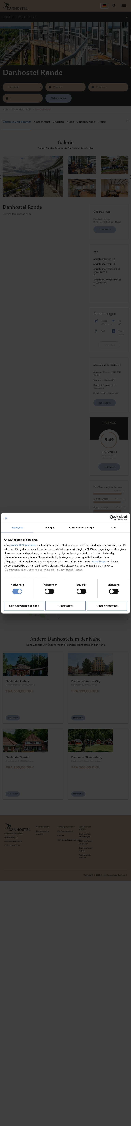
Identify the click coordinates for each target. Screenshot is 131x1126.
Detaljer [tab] (49, 527)
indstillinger (99, 561)
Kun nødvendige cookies (24, 605)
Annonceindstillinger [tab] (81, 527)
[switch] (49, 591)
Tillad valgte (65, 605)
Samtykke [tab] (17, 527)
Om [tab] (113, 527)
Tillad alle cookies (107, 605)
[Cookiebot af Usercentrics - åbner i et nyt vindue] (112, 517)
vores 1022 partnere (23, 545)
